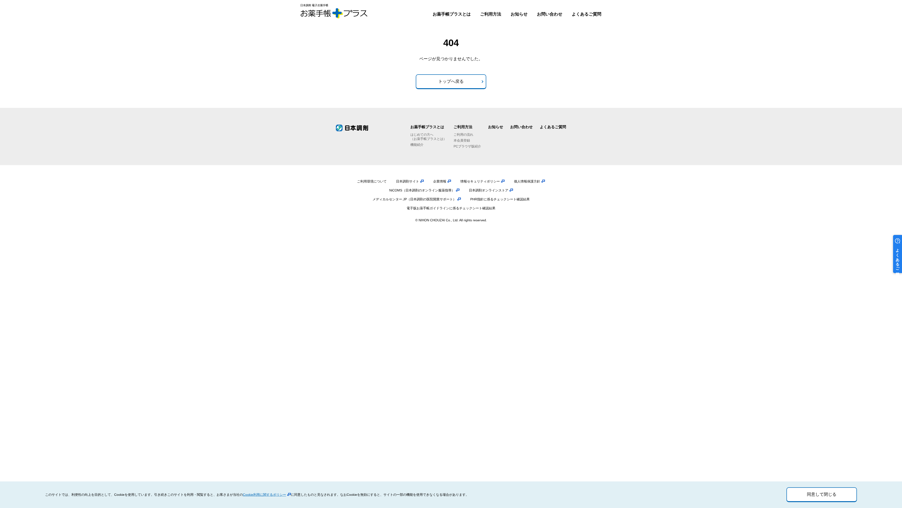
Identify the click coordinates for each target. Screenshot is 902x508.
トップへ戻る (451, 81)
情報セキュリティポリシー (480, 181)
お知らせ (519, 14)
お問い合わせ (549, 14)
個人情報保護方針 (527, 181)
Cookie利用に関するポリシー (264, 494)
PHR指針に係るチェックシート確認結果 (500, 199)
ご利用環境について (372, 181)
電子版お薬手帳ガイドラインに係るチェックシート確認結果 (451, 208)
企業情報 (439, 181)
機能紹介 (417, 145)
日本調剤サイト (407, 181)
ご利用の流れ (463, 134)
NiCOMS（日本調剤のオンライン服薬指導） (422, 190)
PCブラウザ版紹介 (467, 146)
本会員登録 (462, 140)
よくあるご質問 (586, 14)
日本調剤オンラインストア (488, 190)
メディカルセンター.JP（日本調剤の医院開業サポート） (414, 199)
